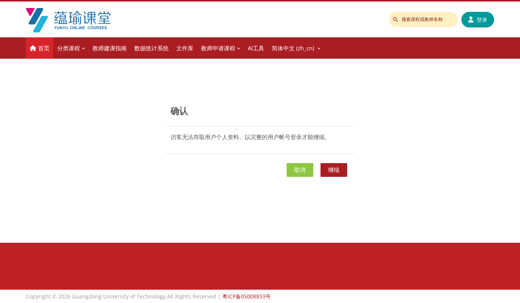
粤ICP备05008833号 (246, 296)
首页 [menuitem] (43, 48)
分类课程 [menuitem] (68, 48)
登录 (482, 19)
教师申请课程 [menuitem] (218, 48)
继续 (334, 169)
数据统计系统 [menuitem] (151, 48)
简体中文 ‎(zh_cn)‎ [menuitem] (293, 48)
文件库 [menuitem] (184, 48)
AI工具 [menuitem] (256, 48)
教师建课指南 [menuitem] (110, 48)
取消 (300, 169)
